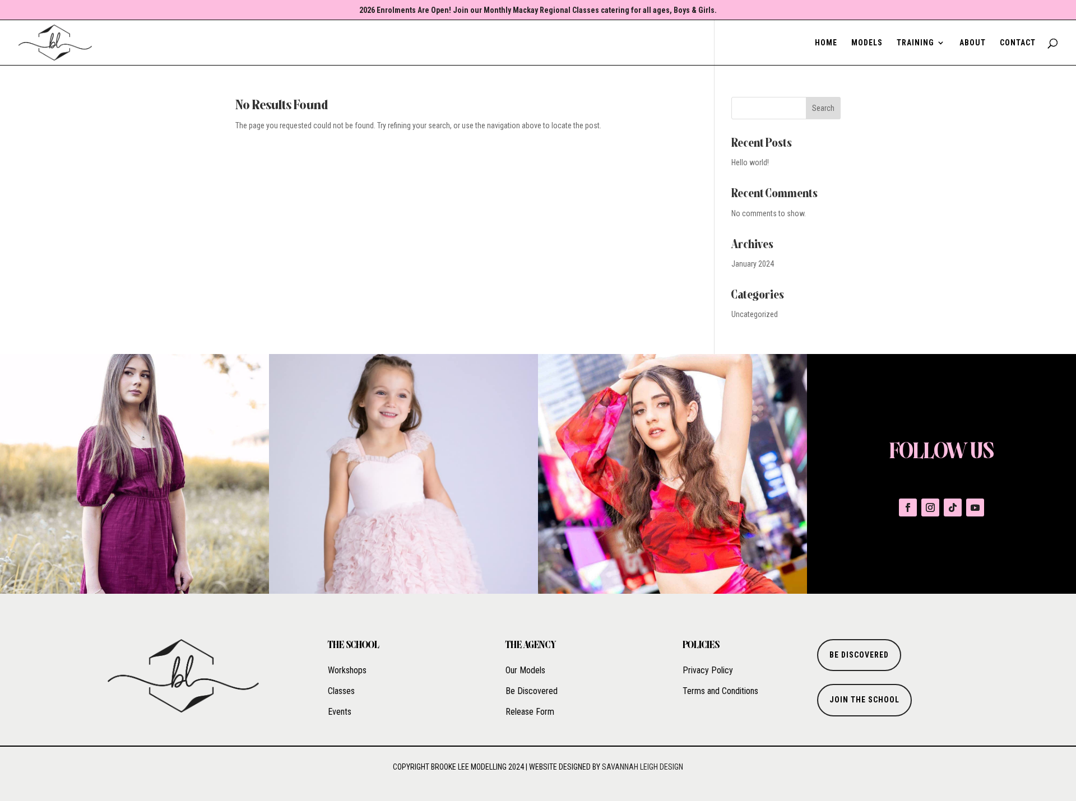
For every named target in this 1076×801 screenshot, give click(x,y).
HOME (826, 43)
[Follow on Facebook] (908, 507)
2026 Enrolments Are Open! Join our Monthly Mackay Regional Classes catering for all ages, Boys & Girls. (538, 10)
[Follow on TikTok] (953, 507)
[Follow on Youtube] (975, 507)
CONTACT (1018, 43)
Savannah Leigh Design (642, 766)
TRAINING (915, 43)
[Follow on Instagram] (930, 507)
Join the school (864, 699)
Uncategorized (754, 314)
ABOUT (972, 43)
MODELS (867, 43)
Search (823, 108)
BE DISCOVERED (859, 654)
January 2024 (752, 263)
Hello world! (750, 162)
